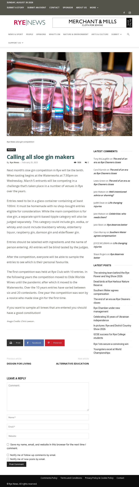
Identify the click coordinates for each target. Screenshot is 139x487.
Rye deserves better (117, 224)
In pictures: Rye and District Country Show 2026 (112, 327)
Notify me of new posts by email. (27, 459)
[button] (128, 34)
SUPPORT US (14, 42)
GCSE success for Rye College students (109, 336)
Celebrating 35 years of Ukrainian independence (111, 318)
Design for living (19, 363)
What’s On (54, 34)
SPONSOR (68, 7)
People (29, 34)
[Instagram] (129, 12)
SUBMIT (115, 34)
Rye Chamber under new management (107, 310)
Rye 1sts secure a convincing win (111, 344)
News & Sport (15, 34)
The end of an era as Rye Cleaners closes (112, 301)
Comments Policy (49, 478)
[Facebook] (124, 12)
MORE (93, 7)
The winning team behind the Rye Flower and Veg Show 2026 (111, 274)
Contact (54, 7)
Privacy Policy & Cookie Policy (99, 478)
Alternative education (72, 363)
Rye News (14, 162)
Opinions (41, 34)
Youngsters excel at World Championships (107, 351)
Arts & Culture (100, 34)
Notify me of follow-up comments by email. (33, 455)
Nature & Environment (75, 34)
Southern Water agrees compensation (106, 292)
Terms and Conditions (71, 478)
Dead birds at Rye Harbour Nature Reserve (111, 283)
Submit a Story (15, 7)
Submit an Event (36, 7)
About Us (81, 7)
